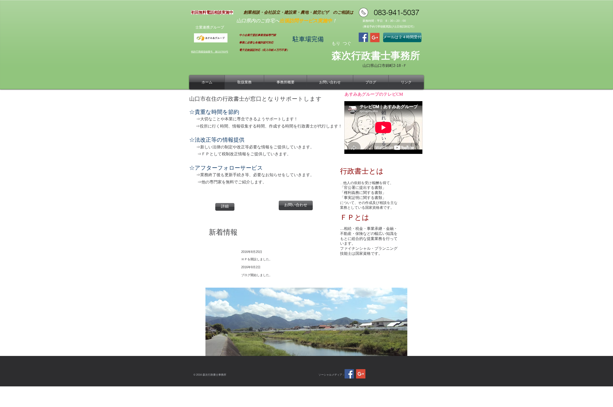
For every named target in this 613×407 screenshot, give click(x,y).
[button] (306, 322)
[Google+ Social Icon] (375, 37)
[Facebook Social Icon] (363, 37)
